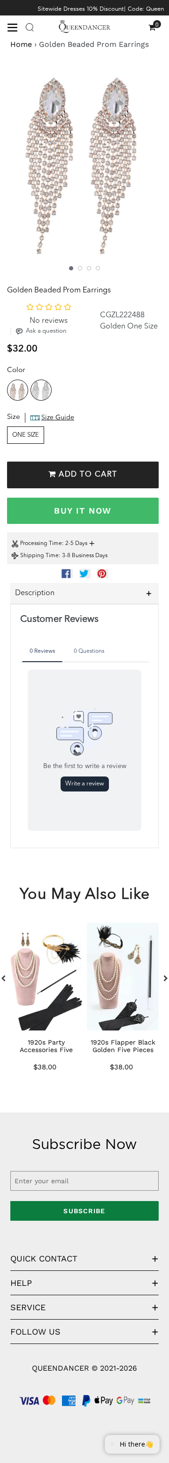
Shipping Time (39, 556)
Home (21, 44)
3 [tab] (89, 268)
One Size (25, 435)
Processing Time (41, 543)
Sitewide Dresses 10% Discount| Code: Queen (101, 9)
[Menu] (16, 27)
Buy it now (82, 510)
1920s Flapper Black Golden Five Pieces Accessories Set (123, 1049)
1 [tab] (71, 268)
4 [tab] (98, 268)
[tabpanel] (84, 166)
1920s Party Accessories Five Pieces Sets (46, 1049)
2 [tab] (80, 268)
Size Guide (57, 417)
